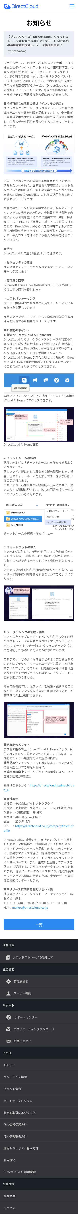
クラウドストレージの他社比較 (33, 957)
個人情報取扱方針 (15, 1136)
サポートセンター (25, 1017)
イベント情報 (12, 1089)
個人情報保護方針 (15, 1124)
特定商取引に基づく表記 (20, 1112)
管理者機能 (20, 981)
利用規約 (9, 1160)
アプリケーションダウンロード (33, 1029)
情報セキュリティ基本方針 (21, 1148)
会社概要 (9, 1196)
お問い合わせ (22, 1041)
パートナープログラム (18, 1101)
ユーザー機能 (22, 993)
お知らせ (9, 1065)
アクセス (9, 1208)
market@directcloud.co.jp (30, 907)
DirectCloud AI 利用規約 (20, 1172)
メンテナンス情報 (15, 1077)
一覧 (39, 924)
